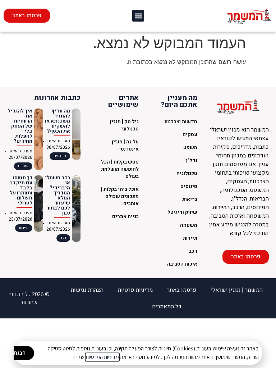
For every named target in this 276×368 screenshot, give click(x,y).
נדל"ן (191, 160)
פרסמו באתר (182, 290)
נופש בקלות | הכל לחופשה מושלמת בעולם (120, 169)
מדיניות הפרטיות (102, 357)
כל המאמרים (166, 306)
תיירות (190, 238)
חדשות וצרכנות (180, 121)
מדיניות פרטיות (135, 290)
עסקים (190, 134)
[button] (138, 16)
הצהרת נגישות (87, 290)
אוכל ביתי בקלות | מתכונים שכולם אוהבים (120, 196)
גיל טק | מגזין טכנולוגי (124, 125)
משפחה (188, 225)
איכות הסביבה (182, 264)
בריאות (189, 199)
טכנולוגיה (186, 173)
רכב (193, 251)
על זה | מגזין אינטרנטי (125, 145)
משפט (190, 147)
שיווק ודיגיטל (182, 212)
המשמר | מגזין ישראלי (237, 290)
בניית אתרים (125, 216)
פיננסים (188, 186)
